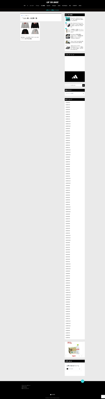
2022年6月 (68, 221)
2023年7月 (68, 190)
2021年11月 (68, 237)
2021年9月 (68, 242)
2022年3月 (68, 228)
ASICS (80, 5)
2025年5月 (68, 138)
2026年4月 (68, 111)
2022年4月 (68, 225)
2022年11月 (68, 209)
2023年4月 (68, 197)
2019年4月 (68, 311)
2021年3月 (68, 256)
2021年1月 (68, 261)
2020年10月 (68, 268)
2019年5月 (68, 309)
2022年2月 (68, 230)
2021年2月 (68, 259)
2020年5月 (68, 280)
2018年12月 (68, 321)
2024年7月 (68, 161)
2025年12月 (68, 121)
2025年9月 (68, 128)
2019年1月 (68, 318)
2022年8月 (68, 216)
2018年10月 (68, 325)
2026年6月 (68, 107)
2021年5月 (68, 252)
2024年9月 (68, 157)
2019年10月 (68, 297)
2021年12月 (68, 235)
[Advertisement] (75, 63)
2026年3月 (68, 114)
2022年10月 (68, 211)
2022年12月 (68, 207)
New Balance (64, 5)
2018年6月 (68, 335)
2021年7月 (68, 247)
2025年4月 (68, 140)
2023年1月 (68, 204)
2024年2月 (68, 173)
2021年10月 (68, 240)
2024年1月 (68, 176)
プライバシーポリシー (26, 385)
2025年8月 (68, 130)
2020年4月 (68, 283)
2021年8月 (68, 245)
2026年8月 (68, 102)
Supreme (48, 5)
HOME (53, 394)
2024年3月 (68, 171)
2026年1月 (68, 119)
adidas (59, 5)
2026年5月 (68, 109)
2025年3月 (68, 142)
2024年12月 (68, 149)
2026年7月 (68, 104)
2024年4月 (68, 168)
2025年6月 (68, 135)
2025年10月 (68, 126)
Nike (70, 5)
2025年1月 (68, 147)
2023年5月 (68, 195)
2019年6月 (68, 306)
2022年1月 (68, 233)
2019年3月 (68, 313)
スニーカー (32, 5)
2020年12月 (68, 264)
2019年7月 (68, 304)
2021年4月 (68, 254)
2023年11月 (68, 180)
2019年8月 (68, 302)
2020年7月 (68, 275)
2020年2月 (68, 287)
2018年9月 (68, 328)
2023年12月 (68, 178)
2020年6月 (68, 278)
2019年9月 (68, 299)
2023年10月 (68, 183)
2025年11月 (68, 123)
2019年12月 (68, 292)
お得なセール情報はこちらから (52, 10)
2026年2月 (68, 116)
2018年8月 (68, 330)
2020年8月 (68, 273)
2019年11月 (68, 294)
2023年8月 (68, 188)
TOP (24, 5)
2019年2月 (68, 316)
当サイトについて (25, 388)
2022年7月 (68, 218)
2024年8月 (68, 159)
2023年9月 (68, 185)
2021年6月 (68, 249)
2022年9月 (68, 214)
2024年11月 (68, 152)
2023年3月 (68, 199)
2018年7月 (68, 332)
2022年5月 (68, 223)
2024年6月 (68, 164)
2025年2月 (68, 145)
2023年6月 (68, 192)
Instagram (54, 5)
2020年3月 (68, 285)
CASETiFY (75, 5)
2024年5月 (68, 166)
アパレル (37, 5)
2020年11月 (68, 266)
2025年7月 (68, 133)
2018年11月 (68, 323)
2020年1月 (68, 290)
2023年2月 (68, 202)
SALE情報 (43, 5)
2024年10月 (68, 154)
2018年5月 (68, 337)
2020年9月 (68, 271)
